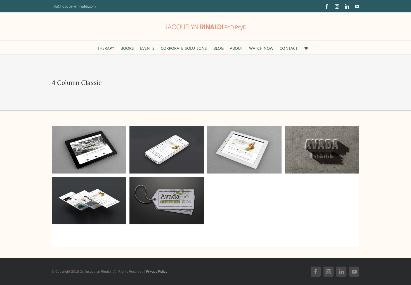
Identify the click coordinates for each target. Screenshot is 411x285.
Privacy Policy (156, 271)
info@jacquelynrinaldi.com (74, 6)
